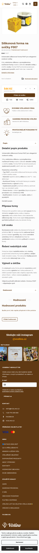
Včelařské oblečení (10, 455)
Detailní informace (8, 72)
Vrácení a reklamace (10, 508)
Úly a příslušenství (10, 448)
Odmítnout (10, 548)
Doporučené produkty (11, 458)
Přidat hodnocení (10, 319)
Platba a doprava (9, 500)
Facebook (10, 417)
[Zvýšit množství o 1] (34, 88)
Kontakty (6, 466)
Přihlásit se (8, 396)
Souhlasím (29, 548)
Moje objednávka (9, 473)
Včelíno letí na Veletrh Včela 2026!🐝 (17, 504)
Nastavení (19, 542)
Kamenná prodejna (10, 488)
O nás (4, 492)
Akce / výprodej (8, 462)
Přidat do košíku (19, 95)
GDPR (4, 484)
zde (29, 537)
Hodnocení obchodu (10, 469)
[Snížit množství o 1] (25, 88)
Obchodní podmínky (10, 496)
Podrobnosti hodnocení (19, 50)
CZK (14, 5)
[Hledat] (23, 4)
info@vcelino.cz (13, 409)
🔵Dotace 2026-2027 (10, 444)
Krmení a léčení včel (10, 451)
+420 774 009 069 (12, 413)
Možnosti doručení (31, 79)
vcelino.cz (10, 421)
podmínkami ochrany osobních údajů (12, 391)
